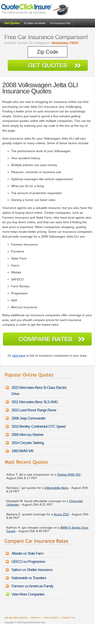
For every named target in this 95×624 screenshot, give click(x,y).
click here (18, 355)
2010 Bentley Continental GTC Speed (38, 426)
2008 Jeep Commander (28, 418)
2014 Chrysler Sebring (27, 443)
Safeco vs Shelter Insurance (31, 570)
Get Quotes (12, 23)
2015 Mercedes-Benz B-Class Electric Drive (39, 391)
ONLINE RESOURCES (16, 617)
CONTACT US (68, 617)
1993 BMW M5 (22, 451)
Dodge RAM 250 (69, 472)
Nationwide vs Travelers (28, 578)
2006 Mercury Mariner (27, 435)
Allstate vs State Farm (27, 553)
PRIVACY (36, 617)
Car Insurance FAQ (60, 23)
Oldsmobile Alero (56, 485)
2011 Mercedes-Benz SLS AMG (34, 402)
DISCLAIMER (51, 617)
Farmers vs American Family (32, 586)
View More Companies (27, 594)
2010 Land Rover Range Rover (33, 410)
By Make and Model (34, 23)
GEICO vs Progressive (28, 562)
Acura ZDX (61, 512)
